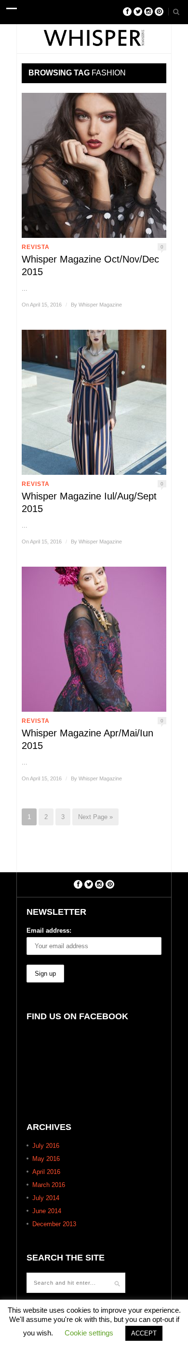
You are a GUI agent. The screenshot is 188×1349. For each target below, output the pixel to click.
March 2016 (48, 1184)
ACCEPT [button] (144, 1333)
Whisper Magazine (100, 305)
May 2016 (46, 1158)
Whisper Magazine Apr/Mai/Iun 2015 (87, 739)
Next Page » (95, 817)
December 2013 (54, 1224)
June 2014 (46, 1211)
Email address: (49, 930)
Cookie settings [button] (89, 1333)
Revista (36, 247)
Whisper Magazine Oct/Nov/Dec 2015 (90, 265)
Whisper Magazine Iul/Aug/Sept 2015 (89, 502)
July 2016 (45, 1145)
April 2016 (46, 1171)
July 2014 (45, 1198)
